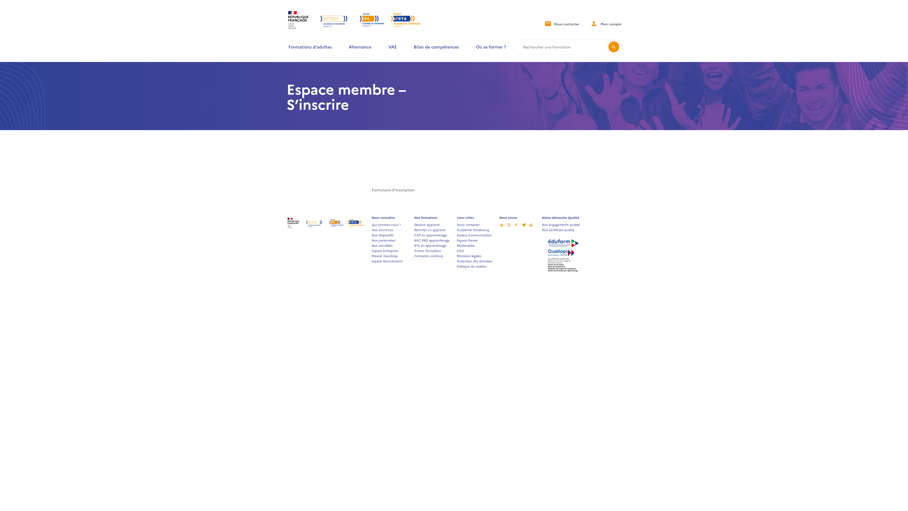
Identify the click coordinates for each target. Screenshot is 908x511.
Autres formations (427, 250)
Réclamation (466, 245)
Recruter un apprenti (429, 230)
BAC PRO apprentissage (432, 240)
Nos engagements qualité (561, 224)
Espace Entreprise (385, 250)
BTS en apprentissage (430, 245)
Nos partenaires (383, 240)
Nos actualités (382, 245)
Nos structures (382, 230)
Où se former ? (491, 47)
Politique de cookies (472, 266)
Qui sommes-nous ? (386, 224)
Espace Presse (467, 240)
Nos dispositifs (382, 235)
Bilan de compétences (436, 47)
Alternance (360, 47)
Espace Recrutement (387, 261)
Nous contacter (566, 24)
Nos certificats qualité (558, 230)
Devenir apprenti (427, 224)
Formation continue (428, 256)
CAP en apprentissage (430, 235)
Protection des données (474, 261)
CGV (460, 250)
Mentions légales (469, 256)
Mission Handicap (385, 256)
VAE (393, 47)
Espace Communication (474, 235)
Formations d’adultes (310, 47)
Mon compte (610, 24)
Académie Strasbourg (473, 230)
